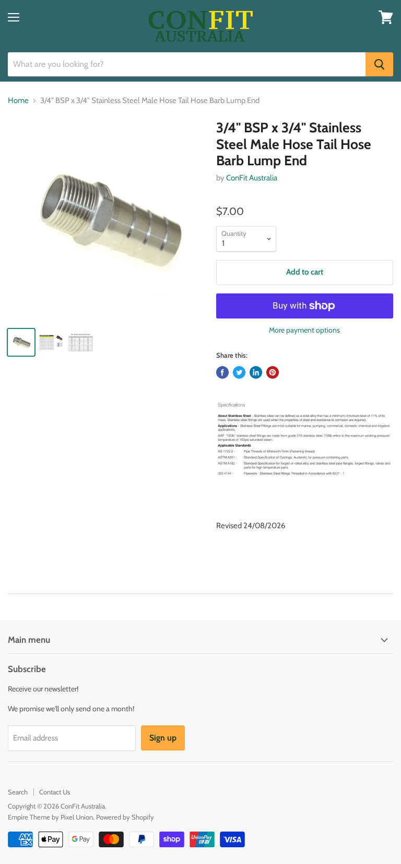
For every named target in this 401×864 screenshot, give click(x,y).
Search (18, 792)
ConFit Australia (251, 178)
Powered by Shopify (125, 817)
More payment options (304, 330)
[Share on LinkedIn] (256, 372)
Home (18, 100)
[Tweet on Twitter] (239, 372)
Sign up (162, 738)
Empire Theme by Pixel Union (50, 817)
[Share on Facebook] (222, 372)
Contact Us (54, 792)
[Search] (379, 64)
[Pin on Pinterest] (272, 372)
